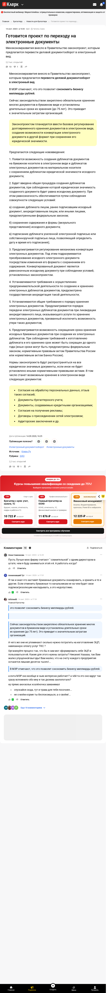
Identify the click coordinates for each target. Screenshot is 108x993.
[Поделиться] (26, 67)
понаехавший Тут (16, 575)
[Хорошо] (38, 441)
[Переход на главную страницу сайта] (10, 4)
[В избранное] (21, 67)
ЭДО (28, 29)
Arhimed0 (12, 599)
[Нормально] (46, 441)
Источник (14, 451)
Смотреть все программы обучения (53, 531)
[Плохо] (54, 441)
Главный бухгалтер (16, 603)
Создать (53, 989)
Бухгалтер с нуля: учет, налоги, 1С (16, 502)
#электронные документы (60, 447)
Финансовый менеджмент (87, 501)
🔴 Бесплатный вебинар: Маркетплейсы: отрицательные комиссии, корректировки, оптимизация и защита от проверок (53, 13)
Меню (74, 990)
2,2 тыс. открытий (17, 461)
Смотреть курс (18, 522)
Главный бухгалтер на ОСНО (50, 502)
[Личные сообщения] (94, 4)
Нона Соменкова (16, 555)
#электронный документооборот (26, 447)
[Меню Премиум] (22, 4)
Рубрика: (14, 456)
